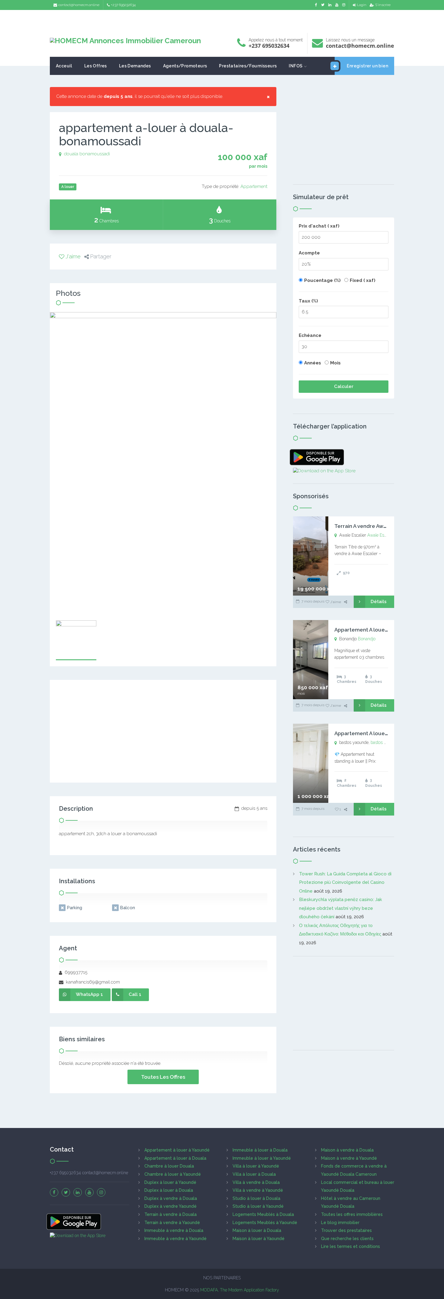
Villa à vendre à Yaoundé (258, 1190)
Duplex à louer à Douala (168, 1190)
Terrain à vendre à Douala (170, 1214)
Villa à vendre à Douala (256, 1182)
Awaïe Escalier (380, 535)
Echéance (310, 335)
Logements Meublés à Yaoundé (265, 1222)
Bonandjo (366, 638)
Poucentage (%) (322, 280)
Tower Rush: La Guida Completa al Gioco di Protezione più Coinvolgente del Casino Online (345, 882)
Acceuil (64, 65)
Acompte (309, 253)
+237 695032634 (123, 5)
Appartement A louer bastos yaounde (381, 733)
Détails (379, 601)
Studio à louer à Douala (256, 1198)
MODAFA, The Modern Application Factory (239, 1290)
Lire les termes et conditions (350, 1246)
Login (361, 5)
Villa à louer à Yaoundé (256, 1166)
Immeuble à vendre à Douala (173, 1230)
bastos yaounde (385, 742)
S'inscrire (383, 5)
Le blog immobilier (340, 1222)
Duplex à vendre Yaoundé (170, 1206)
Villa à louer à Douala (254, 1174)
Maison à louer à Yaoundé (259, 1238)
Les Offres (95, 65)
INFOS (295, 65)
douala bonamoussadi (87, 154)
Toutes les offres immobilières (352, 1214)
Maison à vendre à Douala (347, 1150)
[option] (163, 463)
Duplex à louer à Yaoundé (170, 1182)
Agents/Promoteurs (185, 65)
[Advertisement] (222, 20)
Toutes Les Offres (163, 1077)
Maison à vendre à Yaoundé (349, 1158)
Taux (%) (308, 301)
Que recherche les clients (347, 1238)
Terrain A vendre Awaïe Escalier (373, 526)
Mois (335, 363)
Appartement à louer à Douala (175, 1158)
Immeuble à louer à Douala (260, 1150)
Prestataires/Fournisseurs (248, 65)
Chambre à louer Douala (169, 1166)
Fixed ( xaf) (362, 280)
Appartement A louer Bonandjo (373, 630)
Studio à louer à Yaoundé (258, 1206)
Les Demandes (135, 65)
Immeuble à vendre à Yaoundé (175, 1238)
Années (312, 363)
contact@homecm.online (78, 5)
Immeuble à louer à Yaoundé (262, 1158)
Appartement (253, 186)
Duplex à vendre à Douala (170, 1198)
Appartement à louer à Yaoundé (177, 1150)
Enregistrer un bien (367, 65)
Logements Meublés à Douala (263, 1214)
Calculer (343, 386)
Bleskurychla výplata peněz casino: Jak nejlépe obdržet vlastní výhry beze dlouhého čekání (340, 908)
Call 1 (135, 994)
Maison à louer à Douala (257, 1230)
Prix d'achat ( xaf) (319, 226)
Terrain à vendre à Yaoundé (172, 1222)
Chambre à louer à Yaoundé (172, 1174)
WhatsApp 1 (89, 994)
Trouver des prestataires (346, 1230)
